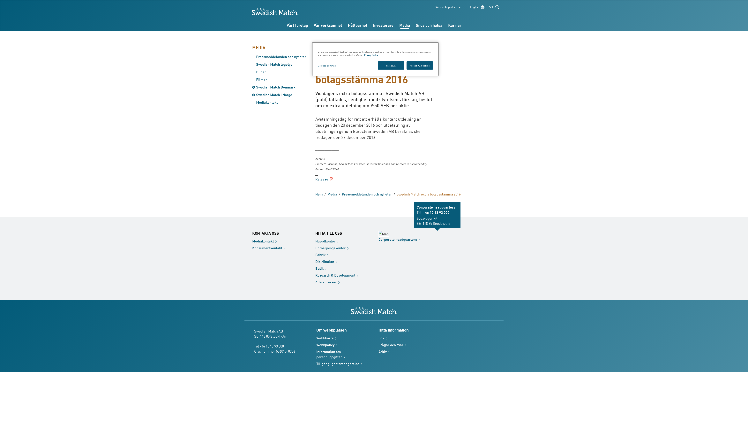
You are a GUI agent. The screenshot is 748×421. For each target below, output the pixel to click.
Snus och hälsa (429, 25)
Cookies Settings (327, 65)
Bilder (261, 71)
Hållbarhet (357, 25)
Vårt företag (297, 25)
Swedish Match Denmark (275, 87)
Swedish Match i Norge (274, 94)
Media (404, 25)
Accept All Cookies (420, 65)
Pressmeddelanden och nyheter (281, 56)
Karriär (454, 25)
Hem (319, 193)
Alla (326, 281)
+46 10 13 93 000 (436, 212)
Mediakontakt (267, 102)
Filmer (261, 79)
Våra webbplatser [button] (446, 7)
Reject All (391, 65)
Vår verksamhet (328, 25)
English (474, 7)
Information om (329, 354)
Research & (335, 275)
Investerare (383, 25)
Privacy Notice (371, 55)
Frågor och (390, 344)
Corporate (397, 239)
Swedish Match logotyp (274, 64)
